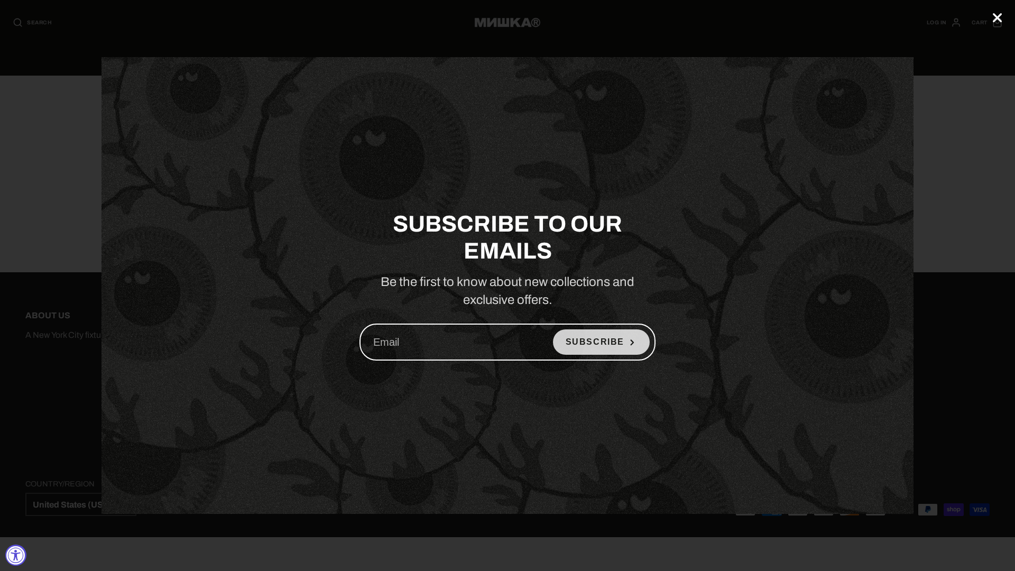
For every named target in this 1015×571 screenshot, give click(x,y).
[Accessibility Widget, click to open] (15, 555)
